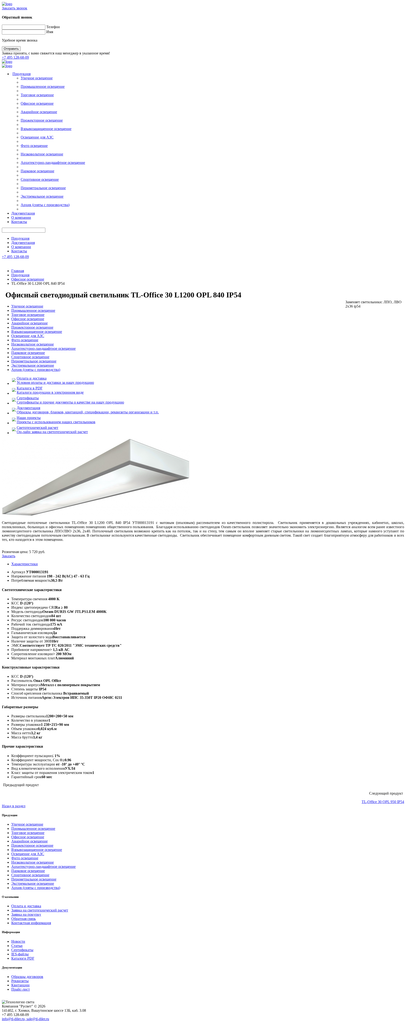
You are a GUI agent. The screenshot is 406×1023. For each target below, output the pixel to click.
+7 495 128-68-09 (15, 57)
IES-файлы (20, 954)
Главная (17, 271)
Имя (49, 32)
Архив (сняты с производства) (45, 205)
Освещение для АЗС (37, 137)
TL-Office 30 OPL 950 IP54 (383, 802)
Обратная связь (23, 919)
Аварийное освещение (39, 112)
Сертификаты (22, 950)
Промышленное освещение (43, 86)
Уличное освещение (37, 78)
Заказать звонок (14, 8)
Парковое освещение (37, 171)
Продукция (21, 74)
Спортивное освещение (40, 179)
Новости (18, 941)
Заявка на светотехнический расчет (39, 910)
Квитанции (20, 985)
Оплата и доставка (26, 906)
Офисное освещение (37, 103)
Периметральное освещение (43, 188)
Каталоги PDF (22, 958)
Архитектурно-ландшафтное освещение (53, 163)
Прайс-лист (20, 989)
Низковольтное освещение (42, 154)
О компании (21, 217)
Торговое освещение (37, 95)
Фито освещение (34, 146)
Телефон (53, 27)
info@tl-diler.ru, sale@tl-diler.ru (25, 1019)
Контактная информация (31, 923)
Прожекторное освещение (42, 120)
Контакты (19, 222)
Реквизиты (20, 981)
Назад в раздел (13, 806)
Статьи (17, 946)
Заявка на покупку (26, 914)
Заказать (8, 556)
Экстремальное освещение (42, 196)
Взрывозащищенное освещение (46, 129)
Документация (23, 213)
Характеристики (24, 564)
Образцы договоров (27, 977)
